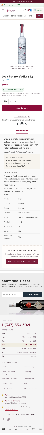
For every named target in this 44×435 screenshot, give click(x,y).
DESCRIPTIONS (22, 131)
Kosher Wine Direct (25, 426)
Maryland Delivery (9, 379)
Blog (25, 383)
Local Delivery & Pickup (8, 373)
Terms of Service (30, 388)
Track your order (11, 410)
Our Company (7, 383)
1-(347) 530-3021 (16, 325)
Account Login (30, 367)
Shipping (27, 372)
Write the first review (22, 261)
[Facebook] (3, 419)
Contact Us (6, 367)
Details (25, 95)
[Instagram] (8, 419)
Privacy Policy (7, 388)
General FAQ (29, 379)
